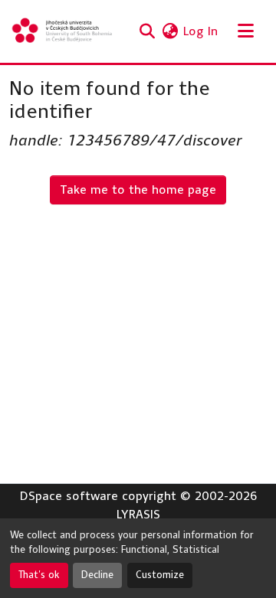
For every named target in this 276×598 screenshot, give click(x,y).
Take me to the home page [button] (138, 189)
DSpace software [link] (69, 496)
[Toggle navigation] (245, 31)
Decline (97, 575)
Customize (160, 575)
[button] (63, 31)
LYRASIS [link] (138, 514)
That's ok (39, 575)
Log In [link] (200, 31)
